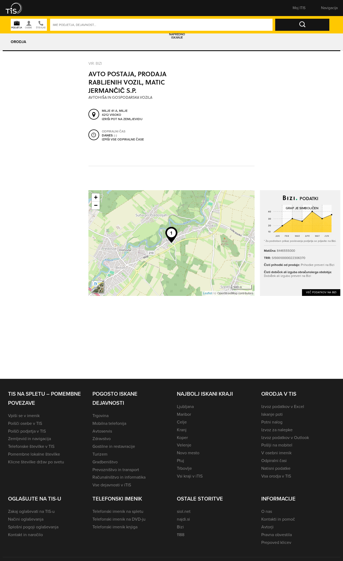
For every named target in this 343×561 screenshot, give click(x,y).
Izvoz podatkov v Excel (282, 406)
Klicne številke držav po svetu (36, 462)
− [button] (96, 205)
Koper (182, 437)
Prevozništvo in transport (115, 470)
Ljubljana (185, 406)
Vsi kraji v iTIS (190, 476)
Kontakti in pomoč (278, 519)
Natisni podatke (275, 468)
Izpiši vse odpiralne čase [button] (123, 140)
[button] (17, 8)
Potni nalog (271, 422)
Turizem (99, 454)
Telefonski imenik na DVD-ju (119, 519)
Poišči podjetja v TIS (27, 431)
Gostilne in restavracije (113, 446)
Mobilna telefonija (109, 423)
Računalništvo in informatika (119, 477)
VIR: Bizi (95, 63)
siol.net (184, 511)
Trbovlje (184, 468)
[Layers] (97, 287)
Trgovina (100, 416)
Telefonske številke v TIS (31, 446)
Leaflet (207, 293)
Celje (182, 422)
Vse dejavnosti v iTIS (111, 485)
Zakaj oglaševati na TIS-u (31, 511)
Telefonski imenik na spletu (117, 511)
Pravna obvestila (276, 535)
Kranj (182, 430)
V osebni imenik (276, 453)
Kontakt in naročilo (25, 535)
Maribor (184, 414)
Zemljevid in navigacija (29, 439)
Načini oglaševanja (25, 519)
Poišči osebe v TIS (25, 423)
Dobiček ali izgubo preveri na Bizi (287, 275)
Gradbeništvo (105, 462)
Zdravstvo (101, 439)
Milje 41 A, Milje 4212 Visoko (115, 113)
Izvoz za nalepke (277, 430)
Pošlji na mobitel (276, 445)
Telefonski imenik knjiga (114, 527)
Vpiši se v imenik (24, 416)
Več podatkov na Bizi (321, 292)
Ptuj (180, 460)
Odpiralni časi (274, 460)
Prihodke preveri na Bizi (317, 264)
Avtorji (267, 527)
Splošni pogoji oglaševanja (33, 527)
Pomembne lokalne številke (34, 454)
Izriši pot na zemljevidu (122, 119)
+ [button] (96, 197)
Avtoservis (102, 431)
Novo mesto (188, 453)
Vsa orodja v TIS (276, 476)
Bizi (180, 527)
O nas (266, 511)
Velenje (184, 445)
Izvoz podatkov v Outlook (285, 437)
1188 (180, 535)
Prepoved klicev (276, 542)
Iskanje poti (272, 414)
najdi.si (183, 519)
